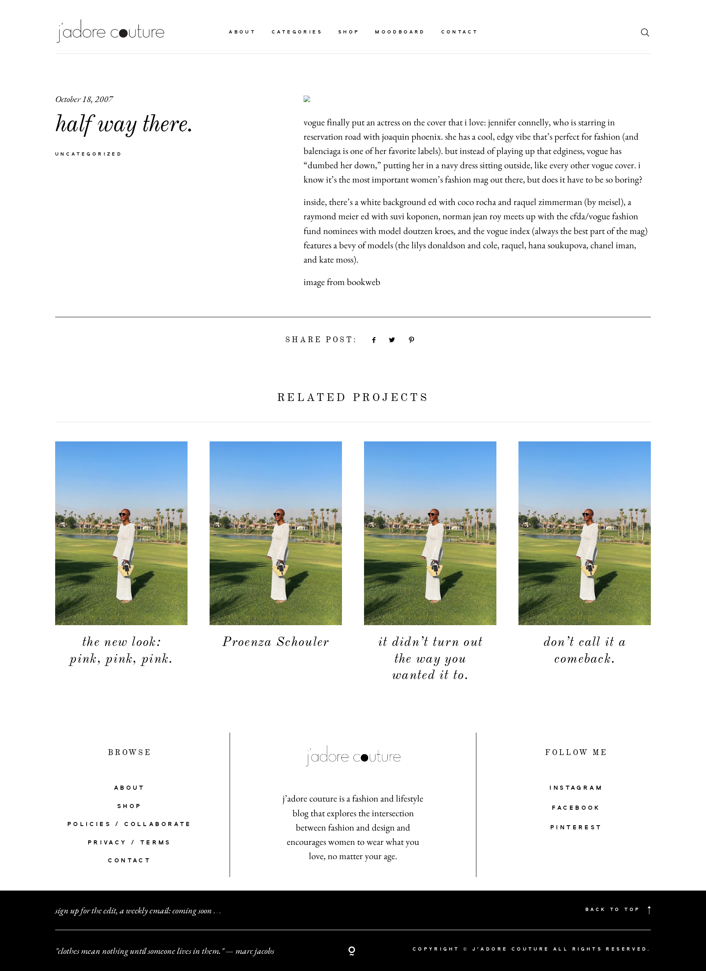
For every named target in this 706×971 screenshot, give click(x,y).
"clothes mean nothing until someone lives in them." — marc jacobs (164, 950)
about (242, 32)
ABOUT (129, 788)
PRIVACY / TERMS (130, 843)
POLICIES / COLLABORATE (129, 824)
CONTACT (129, 860)
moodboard (400, 32)
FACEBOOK (576, 808)
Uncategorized (89, 154)
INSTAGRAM (576, 788)
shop (349, 32)
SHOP (129, 806)
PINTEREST (576, 827)
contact (460, 32)
